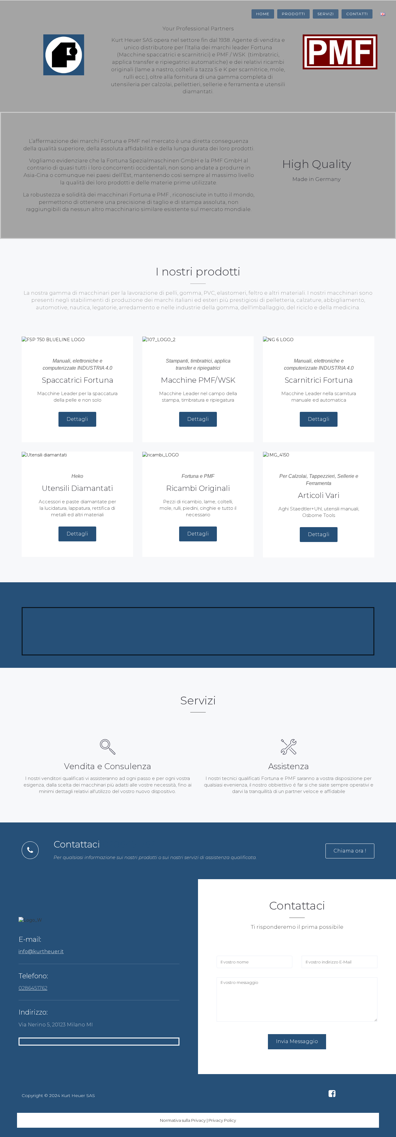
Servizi (325, 13)
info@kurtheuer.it (41, 951)
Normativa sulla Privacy (183, 1120)
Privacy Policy (222, 1120)
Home (262, 13)
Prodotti (293, 13)
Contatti (357, 13)
